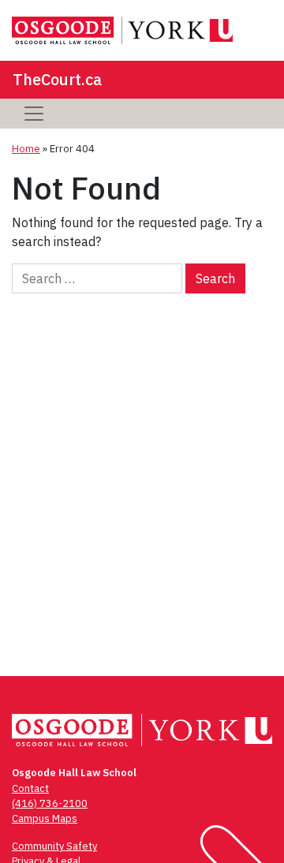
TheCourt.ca (57, 79)
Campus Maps (44, 818)
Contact (30, 788)
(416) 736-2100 (50, 803)
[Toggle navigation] (34, 114)
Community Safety (54, 846)
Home (26, 148)
